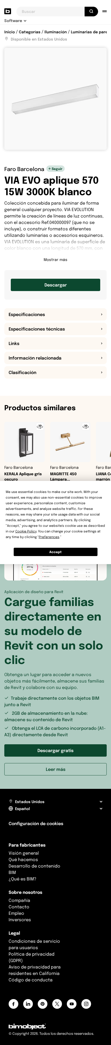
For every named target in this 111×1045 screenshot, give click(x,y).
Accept (55, 552)
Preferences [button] (49, 537)
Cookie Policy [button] (25, 531)
